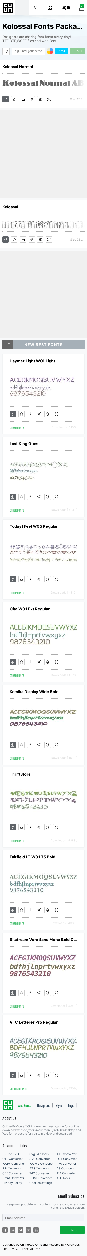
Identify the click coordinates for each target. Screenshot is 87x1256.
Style (59, 1106)
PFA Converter (66, 1163)
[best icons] (7, 344)
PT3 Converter (39, 1168)
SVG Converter (39, 1159)
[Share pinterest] (28, 1230)
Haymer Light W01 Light (32, 361)
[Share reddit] (12, 1230)
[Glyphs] (32, 99)
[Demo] (49, 99)
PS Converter (66, 1168)
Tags (71, 1106)
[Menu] (50, 7)
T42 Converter (39, 1173)
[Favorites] (14, 99)
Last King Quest (25, 443)
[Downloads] (23, 99)
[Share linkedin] (36, 1230)
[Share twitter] (20, 1230)
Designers (43, 1106)
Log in (66, 7)
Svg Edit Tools (39, 1154)
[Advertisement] (43, 153)
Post (61, 51)
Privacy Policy (12, 1183)
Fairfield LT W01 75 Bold (32, 856)
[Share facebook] (5, 1230)
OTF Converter (12, 1159)
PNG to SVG (10, 1154)
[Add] (5, 99)
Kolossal (10, 206)
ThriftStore (20, 774)
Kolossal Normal (17, 66)
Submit (72, 1230)
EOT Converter (67, 1159)
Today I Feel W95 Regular (34, 526)
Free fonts (8, 8)
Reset (77, 51)
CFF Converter (12, 1173)
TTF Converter (66, 1154)
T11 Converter (66, 1173)
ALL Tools (63, 1178)
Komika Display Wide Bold (34, 691)
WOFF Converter (13, 1163)
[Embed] (40, 99)
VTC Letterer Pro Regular (34, 1022)
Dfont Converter (13, 1178)
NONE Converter (40, 1178)
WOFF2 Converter (41, 1163)
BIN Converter (12, 1168)
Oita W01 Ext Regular (30, 608)
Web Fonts (24, 1106)
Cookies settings (40, 1183)
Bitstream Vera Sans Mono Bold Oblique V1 (43, 939)
